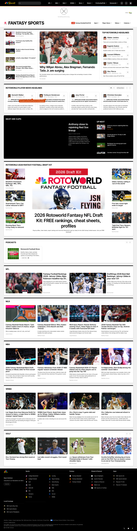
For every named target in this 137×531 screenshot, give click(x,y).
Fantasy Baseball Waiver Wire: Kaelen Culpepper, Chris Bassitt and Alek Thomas (52, 326)
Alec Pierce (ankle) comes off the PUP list (113, 76)
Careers (10, 520)
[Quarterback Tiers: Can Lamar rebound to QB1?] (15, 195)
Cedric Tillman (112, 63)
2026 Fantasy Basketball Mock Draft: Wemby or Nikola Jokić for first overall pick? (20, 369)
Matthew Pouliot (41, 335)
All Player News (120, 88)
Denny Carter (115, 208)
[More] (121, 3)
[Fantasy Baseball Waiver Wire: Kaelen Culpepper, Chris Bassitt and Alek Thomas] (53, 313)
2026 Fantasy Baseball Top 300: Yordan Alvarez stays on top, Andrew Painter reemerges (115, 326)
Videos (117, 23)
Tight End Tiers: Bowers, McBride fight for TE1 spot (121, 227)
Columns (126, 23)
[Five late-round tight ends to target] (121, 195)
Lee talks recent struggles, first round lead (52, 458)
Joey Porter (79, 95)
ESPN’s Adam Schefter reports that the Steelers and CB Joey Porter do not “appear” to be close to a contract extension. (84, 101)
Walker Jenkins (113, 38)
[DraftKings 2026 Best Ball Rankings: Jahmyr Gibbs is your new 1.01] (87, 283)
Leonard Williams (113, 54)
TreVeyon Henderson (52, 95)
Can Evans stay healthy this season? (24, 41)
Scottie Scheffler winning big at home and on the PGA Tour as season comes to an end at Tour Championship (115, 459)
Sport (96, 23)
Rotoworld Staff (46, 292)
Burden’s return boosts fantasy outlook (25, 50)
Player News (106, 23)
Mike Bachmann (73, 463)
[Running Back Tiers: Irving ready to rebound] (15, 217)
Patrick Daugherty (20, 36)
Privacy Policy (46, 520)
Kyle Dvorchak (9, 208)
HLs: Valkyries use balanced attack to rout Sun (115, 413)
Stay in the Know (8, 478)
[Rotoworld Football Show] (13, 253)
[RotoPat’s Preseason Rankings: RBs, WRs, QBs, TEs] (15, 174)
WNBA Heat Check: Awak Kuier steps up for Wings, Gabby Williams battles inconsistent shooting (52, 414)
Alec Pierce (111, 71)
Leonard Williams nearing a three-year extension (115, 59)
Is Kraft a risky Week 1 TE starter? (26, 58)
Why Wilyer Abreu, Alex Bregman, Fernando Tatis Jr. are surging (67, 68)
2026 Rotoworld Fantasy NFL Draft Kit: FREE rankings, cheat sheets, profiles (68, 220)
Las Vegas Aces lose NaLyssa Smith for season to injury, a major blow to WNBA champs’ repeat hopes (21, 414)
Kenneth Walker (18, 95)
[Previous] (127, 88)
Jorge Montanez (19, 78)
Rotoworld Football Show (30, 249)
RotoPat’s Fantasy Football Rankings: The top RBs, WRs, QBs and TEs (24, 33)
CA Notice (64, 520)
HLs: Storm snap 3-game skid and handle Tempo (82, 413)
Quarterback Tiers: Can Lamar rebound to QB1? (15, 204)
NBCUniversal (12, 522)
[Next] (130, 88)
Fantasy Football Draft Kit (81, 23)
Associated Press (9, 424)
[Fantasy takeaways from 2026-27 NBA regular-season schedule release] (53, 356)
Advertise (6, 520)
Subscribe (7, 484)
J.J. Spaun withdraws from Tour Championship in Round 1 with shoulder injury (81, 459)
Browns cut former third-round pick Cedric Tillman (116, 67)
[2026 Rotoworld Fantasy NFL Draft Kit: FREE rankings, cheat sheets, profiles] (68, 189)
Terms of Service (70, 520)
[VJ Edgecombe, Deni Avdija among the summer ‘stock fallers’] (116, 356)
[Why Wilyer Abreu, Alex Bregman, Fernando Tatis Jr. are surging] (68, 47)
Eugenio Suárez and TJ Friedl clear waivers (114, 50)
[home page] (10, 3)
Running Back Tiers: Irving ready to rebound (15, 226)
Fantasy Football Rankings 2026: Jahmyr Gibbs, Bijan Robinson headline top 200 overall (55, 276)
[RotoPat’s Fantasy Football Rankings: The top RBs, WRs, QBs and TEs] (10, 34)
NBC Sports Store (28, 520)
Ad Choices (40, 520)
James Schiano (9, 334)
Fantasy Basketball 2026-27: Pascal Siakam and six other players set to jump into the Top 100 (83, 369)
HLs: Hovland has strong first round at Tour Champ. (20, 458)
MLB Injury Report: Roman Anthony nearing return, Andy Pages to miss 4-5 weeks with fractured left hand (83, 326)
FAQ (22, 520)
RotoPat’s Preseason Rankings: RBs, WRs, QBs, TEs (13, 183)
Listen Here (24, 257)
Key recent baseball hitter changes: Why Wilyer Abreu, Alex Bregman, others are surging (24, 67)
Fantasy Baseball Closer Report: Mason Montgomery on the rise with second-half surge (25, 75)
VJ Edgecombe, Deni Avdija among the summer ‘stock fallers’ (116, 369)
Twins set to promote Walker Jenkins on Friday (115, 42)
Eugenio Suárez (113, 46)
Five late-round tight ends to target (120, 204)
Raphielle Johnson (10, 380)
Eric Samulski (43, 78)
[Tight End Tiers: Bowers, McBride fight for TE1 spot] (121, 217)
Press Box (35, 520)
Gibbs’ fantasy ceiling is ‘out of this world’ (121, 183)
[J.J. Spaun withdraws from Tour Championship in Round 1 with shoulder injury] (84, 446)
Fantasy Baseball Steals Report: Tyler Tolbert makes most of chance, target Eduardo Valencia (20, 326)
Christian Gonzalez (114, 95)
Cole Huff (40, 423)
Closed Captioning (17, 520)
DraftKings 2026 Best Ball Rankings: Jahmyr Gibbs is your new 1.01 (118, 276)
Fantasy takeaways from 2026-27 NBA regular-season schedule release (52, 369)
